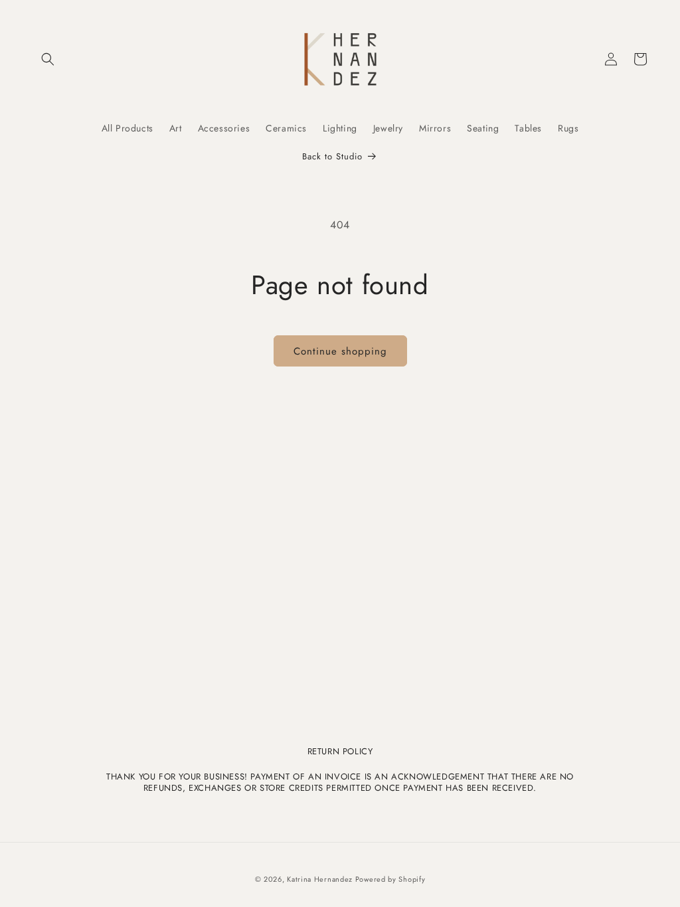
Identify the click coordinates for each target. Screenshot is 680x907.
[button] (47, 59)
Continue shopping (340, 351)
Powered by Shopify (390, 879)
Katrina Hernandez (321, 879)
